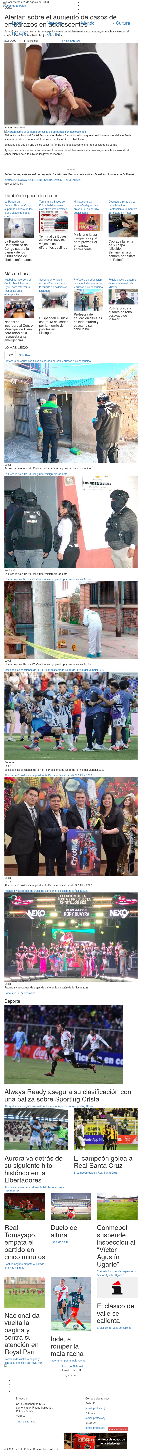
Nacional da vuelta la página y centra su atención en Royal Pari (23, 1360)
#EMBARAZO (73, 180)
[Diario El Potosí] (35, 5)
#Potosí (8, 180)
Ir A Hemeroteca (71, 41)
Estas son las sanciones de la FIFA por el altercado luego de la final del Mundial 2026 (54, 670)
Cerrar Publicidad (118, 1429)
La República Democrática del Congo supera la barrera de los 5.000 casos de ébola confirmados (18, 209)
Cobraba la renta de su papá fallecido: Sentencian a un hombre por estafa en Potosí (123, 207)
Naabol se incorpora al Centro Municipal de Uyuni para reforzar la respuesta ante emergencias (17, 287)
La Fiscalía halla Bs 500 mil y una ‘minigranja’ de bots (35, 474)
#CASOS (18, 180)
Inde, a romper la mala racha (68, 1360)
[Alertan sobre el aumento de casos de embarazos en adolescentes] (45, 131)
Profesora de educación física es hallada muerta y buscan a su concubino (88, 283)
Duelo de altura (60, 1242)
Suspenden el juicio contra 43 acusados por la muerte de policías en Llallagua (53, 285)
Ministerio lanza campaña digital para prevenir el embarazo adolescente (86, 207)
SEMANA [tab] (24, 355)
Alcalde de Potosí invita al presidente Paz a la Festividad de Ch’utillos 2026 (48, 775)
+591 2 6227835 (25, 1421)
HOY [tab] (10, 355)
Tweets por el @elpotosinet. (20, 993)
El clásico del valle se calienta (114, 1327)
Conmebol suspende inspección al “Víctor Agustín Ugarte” (117, 1273)
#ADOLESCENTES (35, 180)
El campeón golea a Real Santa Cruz (95, 1172)
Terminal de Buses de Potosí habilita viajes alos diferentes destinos (53, 205)
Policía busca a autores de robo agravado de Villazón (122, 283)
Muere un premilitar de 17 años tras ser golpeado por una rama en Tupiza (47, 579)
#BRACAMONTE (55, 180)
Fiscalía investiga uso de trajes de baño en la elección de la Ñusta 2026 (46, 890)
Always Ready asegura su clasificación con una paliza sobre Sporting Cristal (48, 1106)
